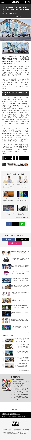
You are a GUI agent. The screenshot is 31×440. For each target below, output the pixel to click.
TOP (3, 5)
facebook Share (9, 224)
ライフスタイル (8, 5)
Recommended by (18, 217)
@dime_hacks (16, 243)
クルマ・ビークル (16, 5)
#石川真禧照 (18, 16)
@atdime (9, 239)
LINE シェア (22, 224)
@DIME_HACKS (23, 239)
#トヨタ (4, 16)
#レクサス (10, 16)
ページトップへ (15, 409)
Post (15, 224)
